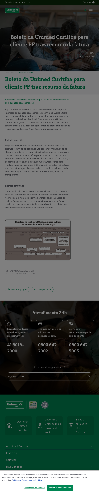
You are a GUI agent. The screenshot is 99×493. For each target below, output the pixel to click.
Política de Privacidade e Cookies (27, 480)
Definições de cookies (34, 488)
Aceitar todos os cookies (59, 488)
